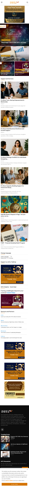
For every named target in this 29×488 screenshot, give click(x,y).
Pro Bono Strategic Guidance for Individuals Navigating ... (13, 158)
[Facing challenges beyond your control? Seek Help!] (12, 301)
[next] (27, 35)
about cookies (9, 480)
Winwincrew (3, 331)
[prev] (2, 35)
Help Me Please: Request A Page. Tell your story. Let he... (13, 215)
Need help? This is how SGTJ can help (6, 73)
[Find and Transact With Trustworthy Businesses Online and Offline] (14, 389)
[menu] (1, 2)
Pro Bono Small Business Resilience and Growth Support (12, 129)
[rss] (2, 429)
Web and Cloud (4, 325)
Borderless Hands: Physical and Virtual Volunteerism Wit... (18, 452)
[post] (14, 35)
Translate (11, 258)
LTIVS (2, 315)
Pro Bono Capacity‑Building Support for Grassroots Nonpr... (12, 186)
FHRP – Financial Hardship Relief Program (11, 58)
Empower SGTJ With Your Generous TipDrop (19, 437)
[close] (27, 469)
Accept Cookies (14, 484)
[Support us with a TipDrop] (12, 274)
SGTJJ (2, 103)
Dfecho (2, 320)
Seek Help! (11, 293)
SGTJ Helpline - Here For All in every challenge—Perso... (21, 73)
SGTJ (2, 44)
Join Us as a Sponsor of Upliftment (19, 444)
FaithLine (3, 336)
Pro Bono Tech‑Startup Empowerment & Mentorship (12, 101)
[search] (27, 2)
